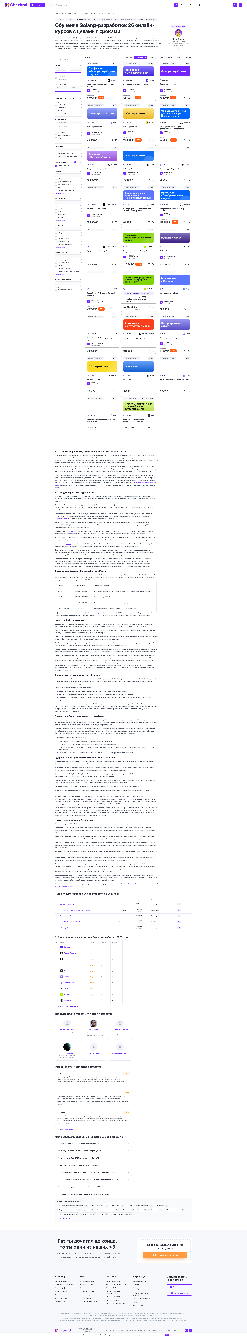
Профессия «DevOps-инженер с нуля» (172, 210)
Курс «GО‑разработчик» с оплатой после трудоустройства (137, 421)
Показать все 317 (65, 1218)
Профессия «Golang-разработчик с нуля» (100, 86)
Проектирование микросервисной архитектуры (101, 421)
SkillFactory (68, 994)
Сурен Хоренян (93, 1029)
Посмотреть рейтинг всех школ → (68, 1006)
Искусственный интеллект (69, 1210)
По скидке (187, 57)
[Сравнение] (240, 5)
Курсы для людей (61, 1298)
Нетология (68, 959)
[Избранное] (235, 5)
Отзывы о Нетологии (113, 1297)
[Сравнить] (116, 98)
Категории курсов (61, 1281)
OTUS (66, 989)
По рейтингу (169, 57)
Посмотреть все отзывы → (65, 1129)
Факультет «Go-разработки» (99, 169)
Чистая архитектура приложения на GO (174, 381)
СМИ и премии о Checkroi (141, 1298)
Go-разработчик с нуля (96, 209)
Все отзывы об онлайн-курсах (116, 1284)
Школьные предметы (175, 1210)
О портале (136, 1284)
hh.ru (75, 471)
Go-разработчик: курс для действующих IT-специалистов (173, 128)
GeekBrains (68, 1000)
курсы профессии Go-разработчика (121, 884)
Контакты (136, 1302)
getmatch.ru (102, 613)
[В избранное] (113, 98)
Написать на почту (181, 1293)
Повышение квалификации (107, 1210)
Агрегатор (60, 1276)
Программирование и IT (132, 63)
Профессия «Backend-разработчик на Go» (137, 252)
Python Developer (167, 251)
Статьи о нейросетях (87, 1281)
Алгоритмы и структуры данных (136, 338)
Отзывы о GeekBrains (113, 1300)
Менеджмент (89, 1214)
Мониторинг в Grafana (169, 293)
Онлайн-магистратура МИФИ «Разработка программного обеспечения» (135, 299)
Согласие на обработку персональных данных (162, 1330)
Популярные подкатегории (64, 1284)
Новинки (184, 5)
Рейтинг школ (214, 5)
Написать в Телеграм (181, 1287)
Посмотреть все (60, 141)
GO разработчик (93, 380)
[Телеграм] (190, 1330)
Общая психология (100, 1205)
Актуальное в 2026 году (88, 1284)
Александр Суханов (120, 1053)
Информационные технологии (140, 1205)
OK (167, 1335)
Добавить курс (138, 1305)
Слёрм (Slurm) (69, 983)
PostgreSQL (70, 531)
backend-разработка (146, 884)
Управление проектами (121, 1214)
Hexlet (66, 965)
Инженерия (156, 1210)
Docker (68, 544)
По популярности (140, 57)
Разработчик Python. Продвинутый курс (101, 339)
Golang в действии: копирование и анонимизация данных (137, 210)
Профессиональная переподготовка (73, 1205)
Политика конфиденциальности (135, 1330)
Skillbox (67, 947)
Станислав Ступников (120, 1029)
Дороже (160, 57)
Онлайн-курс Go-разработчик (172, 169)
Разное (142, 1210)
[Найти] (176, 5)
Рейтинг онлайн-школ (113, 1281)
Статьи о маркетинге (87, 1291)
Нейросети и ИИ (93, 64)
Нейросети (162, 1205)
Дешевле (152, 57)
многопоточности (61, 519)
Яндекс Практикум (71, 953)
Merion (66, 977)
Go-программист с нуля (169, 338)
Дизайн (88, 1210)
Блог (225, 5)
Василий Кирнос (94, 1053)
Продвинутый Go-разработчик (99, 251)
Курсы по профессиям (62, 1288)
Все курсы (39, 5)
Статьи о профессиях (87, 1288)
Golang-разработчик (168, 84)
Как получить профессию (88, 1302)
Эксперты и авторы (139, 1281)
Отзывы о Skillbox (112, 1288)
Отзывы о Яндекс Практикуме (116, 1303)
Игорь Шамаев (67, 1053)
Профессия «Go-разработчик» (135, 85)
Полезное (111, 1276)
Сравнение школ (60, 1302)
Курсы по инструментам (63, 1295)
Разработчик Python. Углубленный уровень (101, 294)
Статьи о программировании (89, 1295)
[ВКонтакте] (186, 1330)
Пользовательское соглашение (113, 1330)
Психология (118, 1205)
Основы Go (127, 380)
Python (104, 1214)
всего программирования (64, 886)
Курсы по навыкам (61, 1291)
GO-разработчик (130, 127)
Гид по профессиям (198, 5)
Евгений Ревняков (67, 1029)
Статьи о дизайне (86, 1298)
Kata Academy (69, 971)
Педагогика (128, 1210)
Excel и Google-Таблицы (69, 1214)
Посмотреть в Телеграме (166, 1255)
